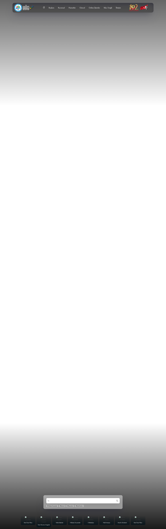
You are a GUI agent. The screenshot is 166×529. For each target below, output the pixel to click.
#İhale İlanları (79, 506)
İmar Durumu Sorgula (44, 525)
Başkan (51, 8)
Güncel (82, 8)
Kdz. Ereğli (108, 8)
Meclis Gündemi (122, 523)
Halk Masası (106, 523)
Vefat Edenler (59, 523)
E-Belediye (91, 523)
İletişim (118, 8)
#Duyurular (70, 506)
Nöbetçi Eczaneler (75, 523)
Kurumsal (61, 8)
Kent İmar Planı (28, 523)
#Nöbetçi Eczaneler (52, 506)
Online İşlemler (94, 8)
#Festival (62, 506)
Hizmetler (72, 8)
